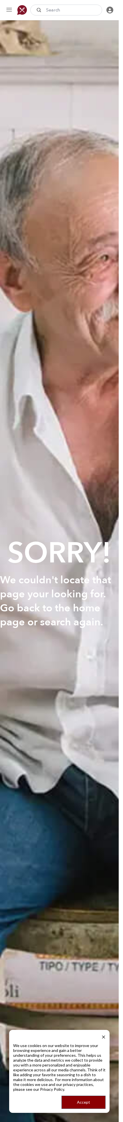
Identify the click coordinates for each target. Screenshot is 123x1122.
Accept (83, 1102)
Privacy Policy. (52, 1089)
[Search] (39, 10)
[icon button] (9, 10)
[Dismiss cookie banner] (104, 1036)
